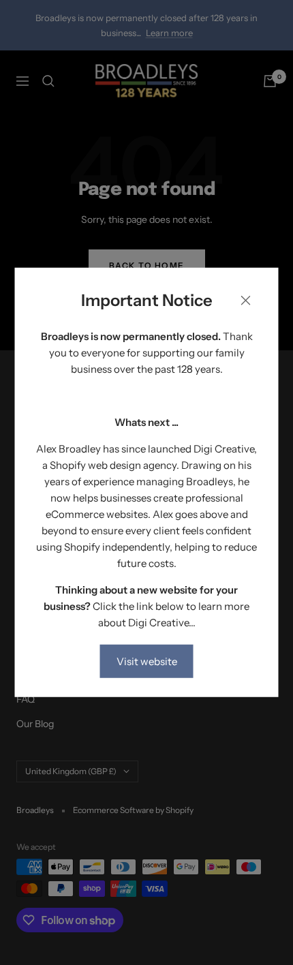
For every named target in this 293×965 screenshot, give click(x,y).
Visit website (147, 661)
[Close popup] (246, 303)
